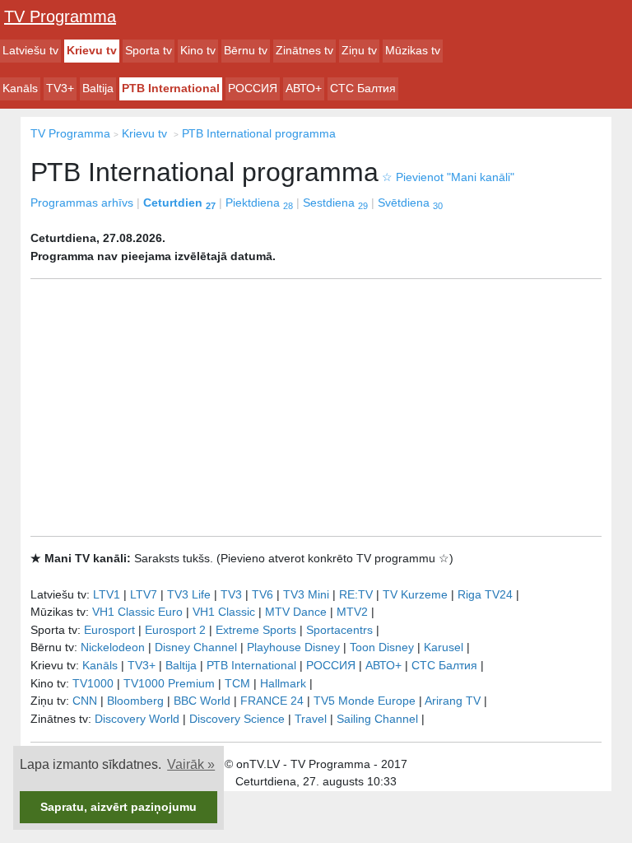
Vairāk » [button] (191, 764)
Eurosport (109, 629)
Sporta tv (148, 50)
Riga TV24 (485, 594)
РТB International (171, 88)
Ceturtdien (179, 202)
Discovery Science (237, 718)
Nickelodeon (113, 647)
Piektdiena (259, 202)
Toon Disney (382, 647)
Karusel (443, 647)
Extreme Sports (256, 629)
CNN (84, 700)
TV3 (231, 594)
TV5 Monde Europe (365, 700)
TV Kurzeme (415, 594)
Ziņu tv (359, 50)
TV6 (262, 594)
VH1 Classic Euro (137, 611)
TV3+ (60, 88)
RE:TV (356, 594)
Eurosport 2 (175, 629)
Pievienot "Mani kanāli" (448, 177)
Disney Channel (196, 647)
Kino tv (198, 50)
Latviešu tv (30, 50)
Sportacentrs (339, 629)
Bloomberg (135, 700)
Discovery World (137, 718)
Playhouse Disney (293, 647)
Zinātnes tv (304, 50)
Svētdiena (410, 202)
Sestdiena (335, 202)
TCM (237, 683)
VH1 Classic (224, 611)
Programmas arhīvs (81, 202)
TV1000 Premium (169, 683)
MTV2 (352, 611)
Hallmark (283, 683)
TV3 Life (189, 594)
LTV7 (143, 594)
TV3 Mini (306, 594)
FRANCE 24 (272, 700)
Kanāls (20, 88)
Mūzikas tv (412, 50)
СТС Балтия (363, 88)
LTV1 (106, 594)
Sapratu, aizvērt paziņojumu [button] (118, 806)
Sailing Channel (377, 718)
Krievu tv (92, 50)
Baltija (98, 88)
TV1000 (93, 683)
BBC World (202, 700)
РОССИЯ (252, 88)
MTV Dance (296, 611)
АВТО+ (304, 88)
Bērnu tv (245, 50)
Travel (311, 718)
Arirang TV (453, 700)
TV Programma (60, 16)
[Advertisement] (316, 407)
